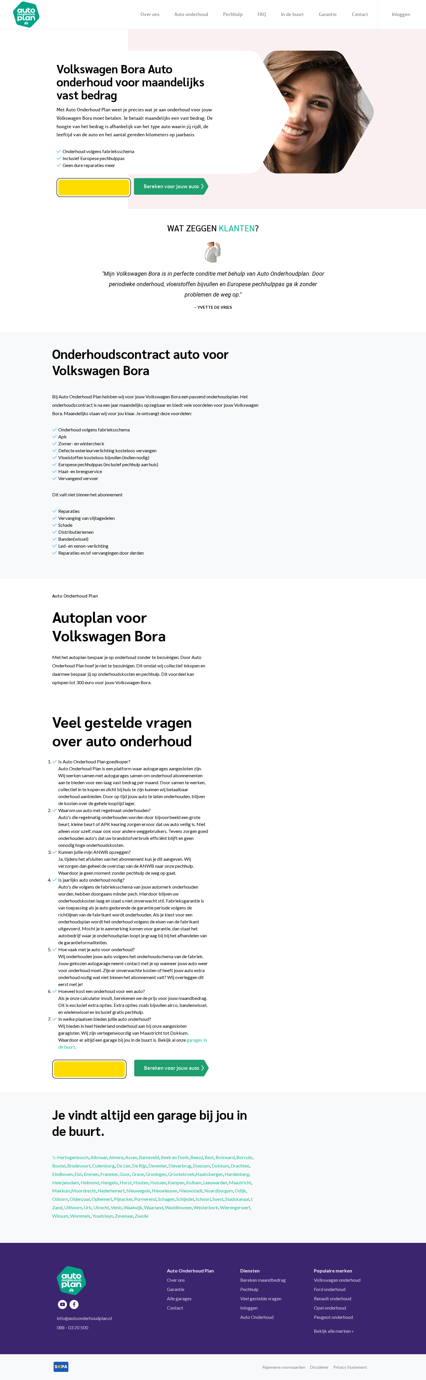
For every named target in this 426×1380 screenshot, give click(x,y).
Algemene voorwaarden (283, 1367)
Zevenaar (124, 1216)
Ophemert (102, 1199)
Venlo (116, 1207)
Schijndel (185, 1199)
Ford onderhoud (329, 1289)
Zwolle (141, 1216)
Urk (88, 1207)
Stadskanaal (237, 1199)
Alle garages (179, 1298)
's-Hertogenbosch (70, 1157)
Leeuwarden (215, 1182)
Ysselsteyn (102, 1216)
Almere (116, 1157)
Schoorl (203, 1199)
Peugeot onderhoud (333, 1317)
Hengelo (109, 1182)
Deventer (157, 1165)
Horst (126, 1182)
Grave (138, 1174)
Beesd (196, 1157)
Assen (131, 1157)
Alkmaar (98, 1157)
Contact (175, 1307)
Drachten (240, 1165)
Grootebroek (181, 1174)
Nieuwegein (138, 1190)
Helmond (90, 1182)
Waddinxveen (178, 1207)
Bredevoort (78, 1165)
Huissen (158, 1182)
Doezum (201, 1165)
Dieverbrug (179, 1165)
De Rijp (139, 1165)
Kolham (193, 1182)
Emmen (91, 1174)
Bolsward (225, 1157)
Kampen (176, 1182)
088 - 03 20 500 (72, 1327)
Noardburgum (218, 1190)
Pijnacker (123, 1199)
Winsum (60, 1216)
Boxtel (58, 1165)
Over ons (176, 1280)
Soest (217, 1199)
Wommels (80, 1216)
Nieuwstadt (191, 1190)
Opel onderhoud (330, 1307)
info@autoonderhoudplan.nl (84, 1318)
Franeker (109, 1174)
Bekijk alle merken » (334, 1331)
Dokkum (220, 1165)
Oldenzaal (80, 1199)
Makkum (61, 1190)
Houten (140, 1182)
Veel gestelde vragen (260, 1298)
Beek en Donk (175, 1157)
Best (209, 1157)
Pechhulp (249, 1289)
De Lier (123, 1165)
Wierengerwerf (235, 1207)
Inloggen (401, 14)
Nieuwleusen (164, 1190)
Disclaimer (319, 1367)
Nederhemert (111, 1190)
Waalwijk (133, 1207)
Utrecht (101, 1207)
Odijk (240, 1190)
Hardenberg (237, 1174)
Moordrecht (83, 1190)
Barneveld (149, 1157)
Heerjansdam (65, 1182)
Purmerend (145, 1199)
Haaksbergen (209, 1174)
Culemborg (103, 1165)
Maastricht (240, 1182)
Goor (125, 1174)
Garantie (175, 1289)
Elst (78, 1174)
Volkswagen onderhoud (337, 1280)
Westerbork (206, 1207)
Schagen (166, 1199)
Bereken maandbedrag (263, 1280)
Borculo (244, 1157)
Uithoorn (73, 1207)
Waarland (153, 1207)
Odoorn (60, 1199)
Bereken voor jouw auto (171, 186)
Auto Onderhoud (257, 1317)
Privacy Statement (350, 1367)
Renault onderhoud (332, 1298)
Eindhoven (62, 1174)
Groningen (155, 1174)
